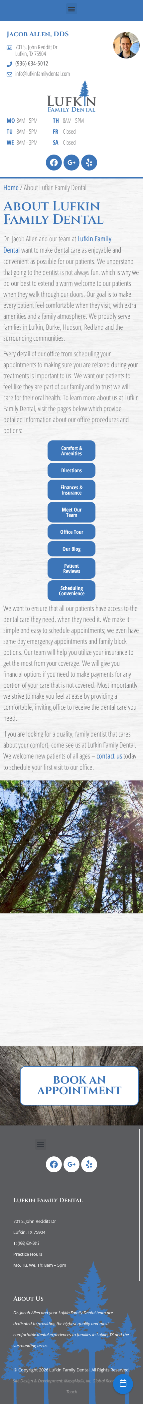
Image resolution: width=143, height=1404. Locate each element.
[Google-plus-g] (71, 163)
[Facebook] (54, 163)
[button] (71, 8)
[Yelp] (89, 163)
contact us (109, 756)
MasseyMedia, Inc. (77, 1381)
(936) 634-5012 (31, 63)
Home (11, 187)
